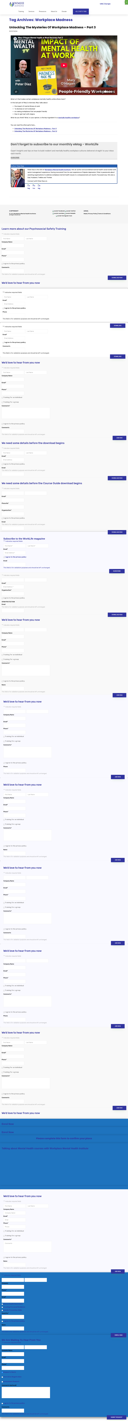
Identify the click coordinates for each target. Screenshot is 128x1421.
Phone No (5, 503)
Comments (5, 267)
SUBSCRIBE (15, 157)
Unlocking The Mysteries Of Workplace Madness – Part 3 (52, 27)
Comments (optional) (9, 1385)
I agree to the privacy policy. (14, 263)
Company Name (7, 242)
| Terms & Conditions (104, 213)
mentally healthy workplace (68, 118)
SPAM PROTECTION (8, 602)
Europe (107, 4)
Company (5, 1283)
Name (4, 685)
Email (4, 249)
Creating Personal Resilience (14, 1307)
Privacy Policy (92, 213)
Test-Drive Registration (12, 1377)
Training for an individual (12, 397)
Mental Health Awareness (13, 1304)
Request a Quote (9, 1372)
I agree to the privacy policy (15, 557)
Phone (4, 256)
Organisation (7, 590)
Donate (64, 11)
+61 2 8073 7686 (80, 11)
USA (101, 4)
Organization (7, 510)
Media (85, 213)
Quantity (5, 1313)
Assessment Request (11, 1381)
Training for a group (11, 402)
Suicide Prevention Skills (12, 1310)
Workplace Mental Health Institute (58, 170)
